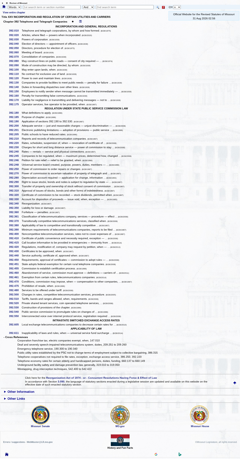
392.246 (15, 160)
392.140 (15, 87)
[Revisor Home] (7, 455)
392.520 (15, 303)
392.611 (15, 332)
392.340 (15, 203)
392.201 (15, 129)
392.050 (15, 48)
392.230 (15, 147)
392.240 (15, 151)
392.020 (15, 35)
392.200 (15, 125)
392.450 (15, 259)
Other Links (16, 398)
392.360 (15, 212)
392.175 (15, 104)
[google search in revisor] (156, 454)
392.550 (15, 316)
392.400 (15, 233)
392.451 (15, 264)
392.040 (15, 43)
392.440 (15, 255)
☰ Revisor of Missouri (15, 3)
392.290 (15, 181)
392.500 (15, 294)
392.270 (15, 173)
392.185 (15, 117)
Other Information (21, 392)
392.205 (15, 134)
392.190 (15, 121)
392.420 (15, 246)
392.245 (15, 155)
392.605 (15, 324)
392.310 (15, 190)
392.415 (15, 242)
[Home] (4, 7)
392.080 (15, 60)
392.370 (15, 220)
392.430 (15, 251)
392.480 (15, 290)
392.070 (15, 56)
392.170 (15, 99)
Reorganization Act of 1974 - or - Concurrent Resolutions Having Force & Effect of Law (101, 377)
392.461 (15, 277)
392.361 (15, 216)
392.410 (15, 238)
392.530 (15, 307)
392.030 (15, 39)
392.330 (15, 199)
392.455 (15, 268)
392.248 (15, 164)
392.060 (15, 52)
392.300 (15, 186)
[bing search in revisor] (180, 455)
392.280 (15, 177)
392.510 (15, 298)
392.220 (15, 142)
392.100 (15, 69)
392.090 (15, 65)
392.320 (15, 194)
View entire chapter (14, 12)
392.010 (15, 30)
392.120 (15, 78)
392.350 (15, 207)
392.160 (15, 95)
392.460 (15, 272)
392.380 (15, 225)
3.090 (61, 381)
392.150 (15, 91)
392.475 (15, 285)
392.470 (15, 281)
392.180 (15, 112)
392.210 (15, 138)
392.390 (15, 229)
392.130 (15, 82)
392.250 (15, 169)
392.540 (15, 311)
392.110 (15, 73)
